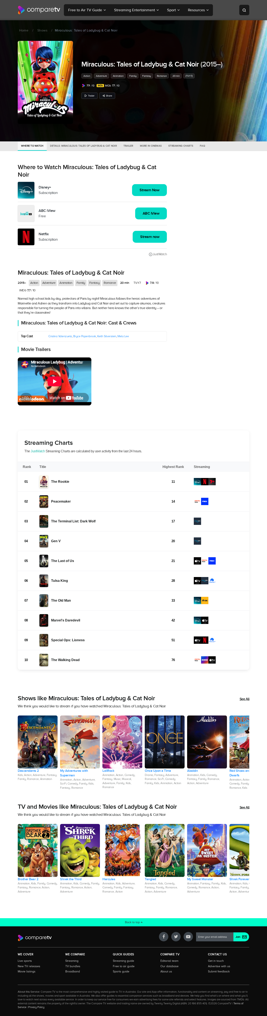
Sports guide (121, 971)
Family (132, 76)
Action (86, 76)
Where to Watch (32, 145)
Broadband (72, 971)
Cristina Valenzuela (60, 336)
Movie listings (26, 971)
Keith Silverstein (106, 336)
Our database (169, 966)
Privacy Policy (36, 1007)
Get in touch (216, 960)
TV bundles (72, 966)
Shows (42, 30)
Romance (162, 76)
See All (244, 699)
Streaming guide (123, 960)
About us (166, 971)
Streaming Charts (180, 145)
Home (23, 30)
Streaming (71, 960)
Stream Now (149, 190)
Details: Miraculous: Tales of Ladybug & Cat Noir (83, 145)
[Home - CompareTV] (39, 10)
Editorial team (169, 960)
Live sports (25, 960)
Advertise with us (219, 966)
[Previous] (25, 753)
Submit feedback (219, 971)
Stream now (149, 237)
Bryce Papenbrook (84, 336)
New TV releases (29, 966)
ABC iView (151, 213)
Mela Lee (123, 336)
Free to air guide (124, 966)
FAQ (202, 145)
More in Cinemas (151, 145)
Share (109, 95)
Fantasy (146, 76)
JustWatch (160, 254)
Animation (118, 76)
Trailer (91, 95)
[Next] (242, 753)
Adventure (101, 76)
